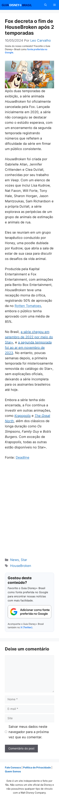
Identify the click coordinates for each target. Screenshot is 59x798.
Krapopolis (22, 416)
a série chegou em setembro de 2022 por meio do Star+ (29, 337)
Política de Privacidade (37, 767)
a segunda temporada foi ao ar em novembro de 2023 (28, 347)
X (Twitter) (26, 627)
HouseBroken (20, 566)
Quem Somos (13, 771)
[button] (45, 5)
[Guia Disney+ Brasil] (21, 5)
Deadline (22, 457)
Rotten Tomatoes (28, 306)
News (14, 560)
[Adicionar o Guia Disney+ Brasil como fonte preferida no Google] (29, 612)
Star (24, 560)
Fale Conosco (13, 767)
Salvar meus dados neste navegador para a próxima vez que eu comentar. (29, 732)
